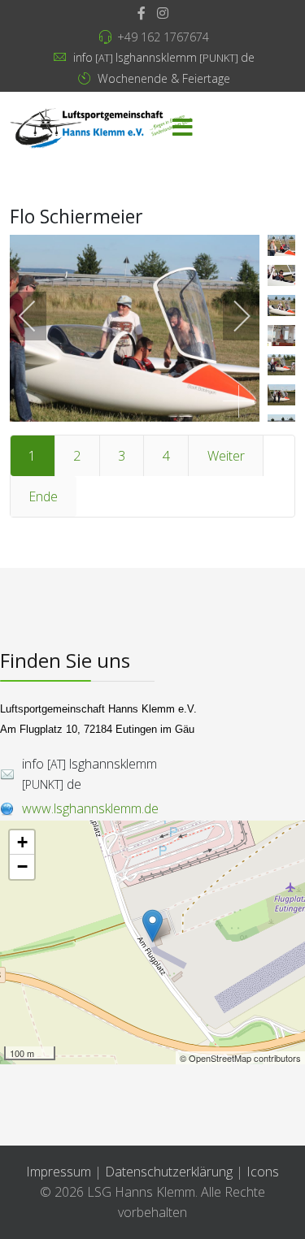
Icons (262, 1172)
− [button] (22, 866)
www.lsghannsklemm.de (90, 808)
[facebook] (141, 13)
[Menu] (182, 128)
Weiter (226, 456)
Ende (43, 496)
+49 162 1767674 (163, 37)
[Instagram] (162, 13)
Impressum (58, 1172)
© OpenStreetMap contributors (240, 1057)
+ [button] (22, 842)
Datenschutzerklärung (170, 1172)
